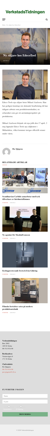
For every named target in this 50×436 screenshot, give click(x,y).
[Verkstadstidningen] (25, 12)
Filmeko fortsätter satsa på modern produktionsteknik (17, 307)
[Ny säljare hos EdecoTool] (25, 46)
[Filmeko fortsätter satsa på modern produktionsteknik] (25, 290)
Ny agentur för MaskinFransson (16, 234)
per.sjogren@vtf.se (9, 372)
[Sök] (46, 19)
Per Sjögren (17, 149)
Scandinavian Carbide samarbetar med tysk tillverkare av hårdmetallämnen (21, 198)
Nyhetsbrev (7, 409)
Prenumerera (25, 414)
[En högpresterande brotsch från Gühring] (25, 254)
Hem (3, 25)
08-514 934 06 (7, 369)
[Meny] (3, 19)
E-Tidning (19, 409)
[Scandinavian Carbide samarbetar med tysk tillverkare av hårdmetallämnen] (25, 180)
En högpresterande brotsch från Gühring (19, 270)
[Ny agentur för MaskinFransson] (25, 219)
